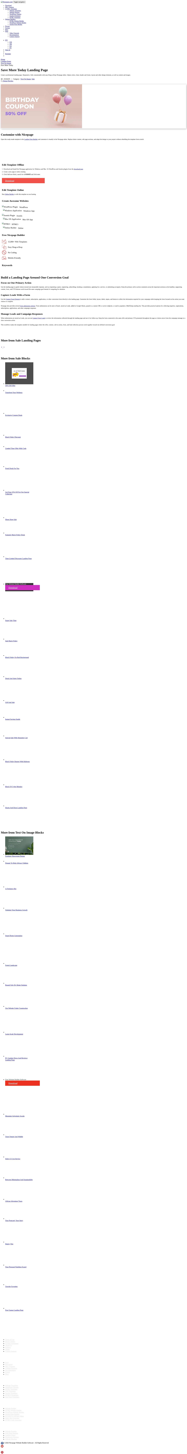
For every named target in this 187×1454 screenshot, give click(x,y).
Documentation (14, 35)
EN (11, 42)
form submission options (27, 306)
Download (8, 5)
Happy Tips (9, 1244)
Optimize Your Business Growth (16, 910)
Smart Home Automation (13, 936)
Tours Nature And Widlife (14, 1137)
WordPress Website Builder (18, 23)
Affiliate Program (11, 1368)
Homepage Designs (12, 1437)
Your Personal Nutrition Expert (15, 1267)
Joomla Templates (15, 16)
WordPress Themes (15, 14)
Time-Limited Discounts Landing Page (18, 558)
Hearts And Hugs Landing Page (16, 808)
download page (78, 169)
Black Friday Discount (13, 437)
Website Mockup (11, 1439)
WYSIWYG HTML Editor (14, 1416)
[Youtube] (2, 1447)
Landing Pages (10, 1435)
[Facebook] (2, 1444)
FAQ (7, 1362)
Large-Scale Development (14, 1034)
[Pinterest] (2, 1453)
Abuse (7, 1349)
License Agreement (11, 1343)
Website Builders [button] (10, 19)
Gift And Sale (10, 702)
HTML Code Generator (13, 1420)
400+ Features (9, 7)
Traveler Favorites (11, 1286)
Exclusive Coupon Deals (13, 415)
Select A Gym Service (12, 1159)
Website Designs (14, 12)
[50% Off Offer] (19, 384)
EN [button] (6, 40)
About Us (8, 1345)
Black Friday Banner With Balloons (17, 761)
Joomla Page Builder (16, 24)
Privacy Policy (10, 1341)
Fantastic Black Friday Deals (15, 535)
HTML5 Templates (11, 1395)
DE (11, 44)
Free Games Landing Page (14, 1310)
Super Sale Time (10, 620)
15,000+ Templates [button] (11, 9)
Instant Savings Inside (12, 719)
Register (8, 54)
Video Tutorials (14, 33)
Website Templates (15, 10)
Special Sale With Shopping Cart (16, 738)
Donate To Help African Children (16, 863)
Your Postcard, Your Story (14, 1220)
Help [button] (6, 31)
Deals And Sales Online (13, 678)
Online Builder (9, 194)
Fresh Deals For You (12, 468)
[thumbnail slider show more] (2, 347)
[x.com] (2, 1450)
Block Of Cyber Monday (13, 787)
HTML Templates (15, 17)
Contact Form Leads (39, 318)
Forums (7, 28)
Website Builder (10, 1408)
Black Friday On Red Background (17, 657)
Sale (33, 79)
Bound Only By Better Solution (16, 985)
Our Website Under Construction (16, 1008)
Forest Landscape (11, 965)
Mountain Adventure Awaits (14, 1116)
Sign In (7, 50)
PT (11, 48)
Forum (7, 1372)
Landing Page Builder (31, 139)
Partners (8, 1347)
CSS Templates (10, 1391)
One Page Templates (12, 1397)
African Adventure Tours (13, 1201)
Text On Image (26, 79)
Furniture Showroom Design (15, 856)
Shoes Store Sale (11, 519)
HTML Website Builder (17, 21)
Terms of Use (9, 1340)
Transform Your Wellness (13, 392)
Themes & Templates (12, 1380)
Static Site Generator (12, 1418)
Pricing (7, 26)
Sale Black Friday (11, 641)
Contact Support (14, 36)
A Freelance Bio (10, 889)
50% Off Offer (10, 386)
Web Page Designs (11, 1433)
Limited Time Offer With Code (15, 448)
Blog (6, 29)
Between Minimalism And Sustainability (19, 1180)
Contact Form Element (13, 299)
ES (11, 46)
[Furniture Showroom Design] (19, 854)
